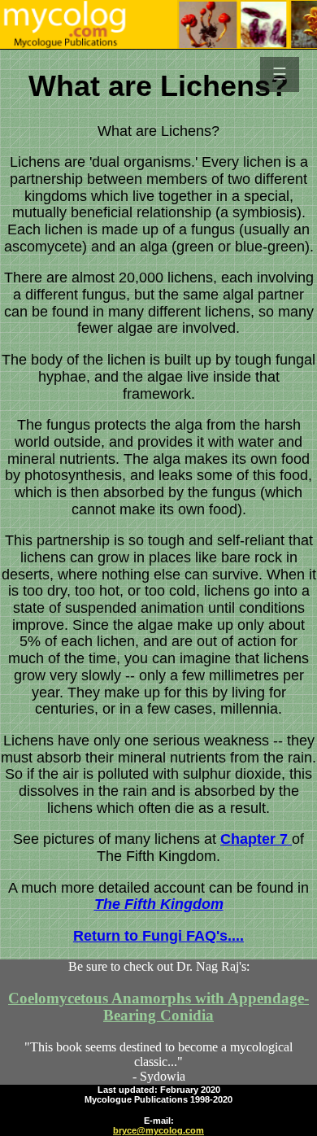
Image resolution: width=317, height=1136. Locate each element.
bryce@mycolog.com (158, 1130)
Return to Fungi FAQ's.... (158, 936)
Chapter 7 (256, 839)
